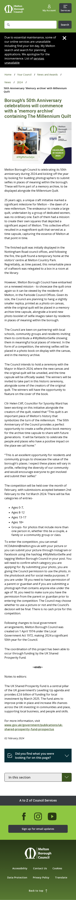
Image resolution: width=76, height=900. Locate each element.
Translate (61, 877)
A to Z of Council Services (38, 800)
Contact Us (40, 868)
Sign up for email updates (38, 828)
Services (65, 10)
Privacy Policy (41, 877)
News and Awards (47, 74)
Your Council (24, 74)
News (7, 82)
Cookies (57, 868)
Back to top (36, 890)
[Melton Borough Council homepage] (38, 854)
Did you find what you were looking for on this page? (34, 755)
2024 (20, 82)
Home (14, 9)
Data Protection (17, 877)
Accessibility (19, 868)
